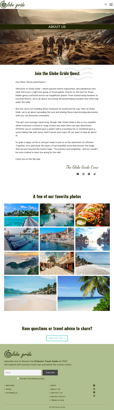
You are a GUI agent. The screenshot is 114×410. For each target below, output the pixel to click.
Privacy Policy (58, 397)
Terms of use (57, 400)
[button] (105, 4)
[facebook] (94, 385)
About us (55, 389)
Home (53, 385)
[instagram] (94, 389)
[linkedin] (94, 396)
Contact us (57, 393)
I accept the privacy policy (31, 378)
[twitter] (94, 392)
